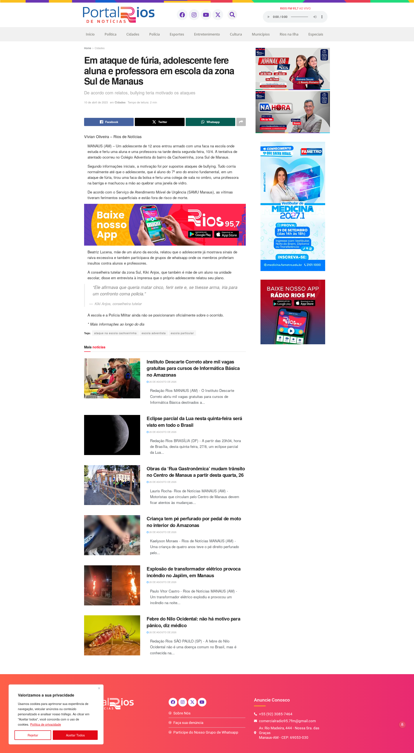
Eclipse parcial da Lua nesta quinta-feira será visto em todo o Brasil (194, 421)
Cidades (132, 34)
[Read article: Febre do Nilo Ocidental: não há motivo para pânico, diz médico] (112, 635)
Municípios (261, 34)
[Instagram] (194, 14)
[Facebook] (182, 14)
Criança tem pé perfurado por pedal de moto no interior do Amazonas (194, 522)
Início (90, 34)
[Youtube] (206, 14)
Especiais (315, 34)
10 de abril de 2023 (96, 102)
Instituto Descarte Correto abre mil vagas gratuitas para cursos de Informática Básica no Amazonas (193, 368)
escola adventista (154, 333)
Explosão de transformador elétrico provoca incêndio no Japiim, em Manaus (194, 572)
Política (110, 34)
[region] (56, 714)
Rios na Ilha (289, 34)
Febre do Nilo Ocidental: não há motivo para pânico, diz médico (193, 622)
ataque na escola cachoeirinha (115, 333)
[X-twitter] (217, 14)
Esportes (177, 34)
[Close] (99, 688)
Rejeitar (33, 735)
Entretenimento (207, 34)
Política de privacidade (45, 724)
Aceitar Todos (75, 735)
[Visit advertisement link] (165, 225)
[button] (232, 15)
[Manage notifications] (402, 724)
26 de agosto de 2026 (162, 381)
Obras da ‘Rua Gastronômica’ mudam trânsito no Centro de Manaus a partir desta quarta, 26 (196, 472)
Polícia (154, 34)
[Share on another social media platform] (241, 122)
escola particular (182, 333)
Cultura (236, 34)
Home (87, 48)
